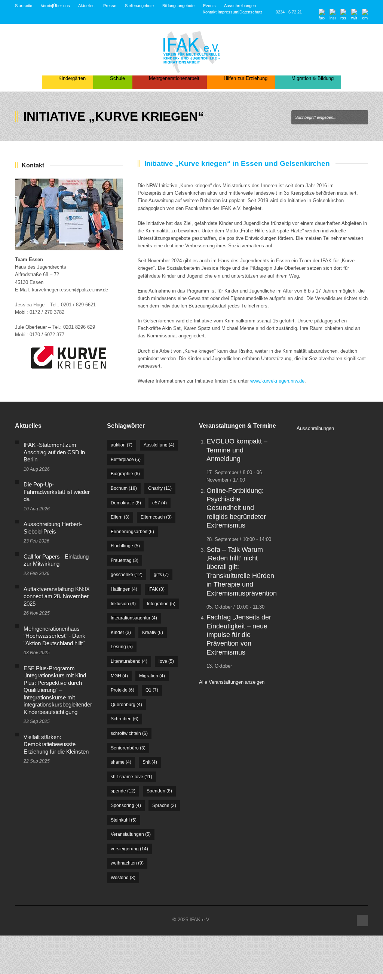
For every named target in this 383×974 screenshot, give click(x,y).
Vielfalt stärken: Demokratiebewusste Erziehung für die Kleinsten (56, 744)
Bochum (124, 488)
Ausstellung (159, 445)
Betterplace (126, 459)
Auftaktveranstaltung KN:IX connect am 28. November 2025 (57, 596)
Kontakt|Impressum (220, 12)
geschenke (127, 574)
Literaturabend (129, 661)
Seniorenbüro (128, 748)
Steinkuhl (124, 820)
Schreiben (124, 718)
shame (121, 762)
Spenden (159, 791)
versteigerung (129, 848)
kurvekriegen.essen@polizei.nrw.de (70, 290)
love (166, 661)
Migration (152, 675)
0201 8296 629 (79, 327)
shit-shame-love (131, 776)
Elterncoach (156, 517)
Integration (161, 603)
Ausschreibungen (240, 5)
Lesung (122, 646)
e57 (159, 502)
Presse (109, 5)
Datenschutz (251, 12)
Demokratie (126, 502)
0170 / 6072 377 (47, 334)
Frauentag (124, 560)
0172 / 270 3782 (47, 312)
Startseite (23, 5)
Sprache (164, 805)
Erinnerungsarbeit (132, 531)
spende (123, 791)
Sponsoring (126, 805)
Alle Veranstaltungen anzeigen (231, 682)
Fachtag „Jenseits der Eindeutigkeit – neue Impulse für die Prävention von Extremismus (238, 634)
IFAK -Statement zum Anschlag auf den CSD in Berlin (54, 452)
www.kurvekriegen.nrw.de (277, 381)
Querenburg (126, 704)
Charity (160, 488)
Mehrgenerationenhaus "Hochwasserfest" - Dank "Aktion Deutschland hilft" (54, 635)
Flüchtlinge (125, 545)
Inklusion (123, 603)
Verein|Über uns (55, 5)
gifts (161, 574)
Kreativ (152, 632)
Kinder (121, 632)
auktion (121, 445)
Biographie (125, 473)
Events (209, 5)
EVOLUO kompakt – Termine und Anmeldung (236, 450)
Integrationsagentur (134, 618)
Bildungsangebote (178, 5)
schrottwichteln (129, 733)
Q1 (151, 690)
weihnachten (127, 863)
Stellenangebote (139, 5)
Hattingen (124, 589)
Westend (123, 877)
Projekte (122, 690)
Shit (150, 762)
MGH (119, 675)
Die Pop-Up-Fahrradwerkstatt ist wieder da (57, 491)
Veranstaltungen (131, 834)
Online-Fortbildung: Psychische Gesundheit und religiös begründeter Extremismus (236, 508)
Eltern (120, 517)
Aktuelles (86, 5)
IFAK (156, 589)
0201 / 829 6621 (78, 304)
